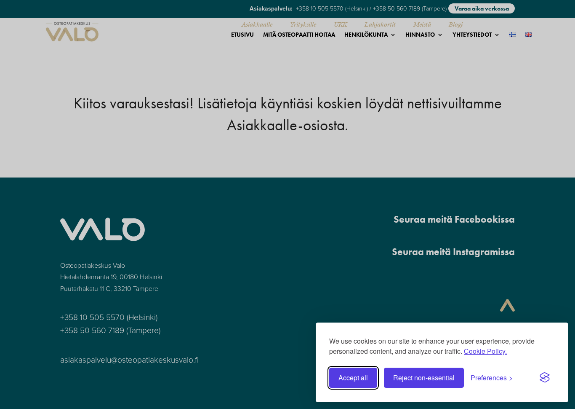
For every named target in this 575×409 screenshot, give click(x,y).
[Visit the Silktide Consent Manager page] (545, 378)
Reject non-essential (424, 377)
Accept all (353, 377)
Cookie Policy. (485, 351)
